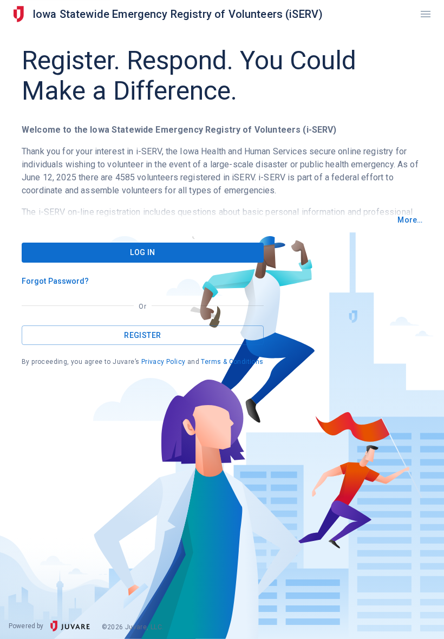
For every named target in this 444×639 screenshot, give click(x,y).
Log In (142, 252)
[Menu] (425, 14)
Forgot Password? (55, 281)
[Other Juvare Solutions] (18, 14)
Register (142, 335)
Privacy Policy (163, 362)
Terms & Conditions (232, 362)
